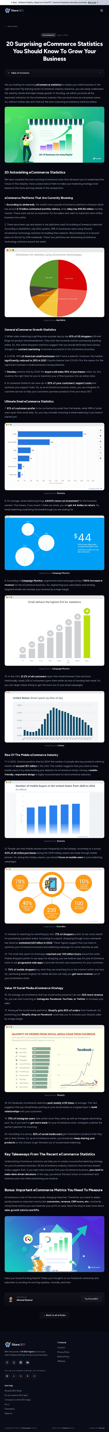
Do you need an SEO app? (16, 1395)
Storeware (26, 1428)
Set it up (92, 2)
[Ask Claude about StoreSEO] (20, 1376)
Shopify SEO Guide (13, 1391)
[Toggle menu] (101, 10)
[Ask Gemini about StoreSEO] (13, 1376)
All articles (13, 26)
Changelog (10, 1409)
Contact (61, 1347)
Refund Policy (63, 1356)
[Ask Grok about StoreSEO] (34, 1376)
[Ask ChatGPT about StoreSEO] (7, 1376)
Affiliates (61, 1361)
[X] (13, 1362)
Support (8, 1413)
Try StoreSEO (91, 1299)
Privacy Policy (63, 1352)
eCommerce (48, 35)
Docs (7, 1404)
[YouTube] (27, 1362)
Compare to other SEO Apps (18, 1400)
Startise (65, 1428)
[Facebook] (7, 1362)
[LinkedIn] (20, 1362)
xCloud (101, 1428)
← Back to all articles (54, 1315)
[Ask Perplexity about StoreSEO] (27, 1376)
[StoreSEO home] (14, 10)
